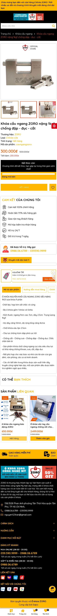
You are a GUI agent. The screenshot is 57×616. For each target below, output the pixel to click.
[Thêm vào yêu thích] (52, 187)
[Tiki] (15, 577)
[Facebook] (9, 589)
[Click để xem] (28, 71)
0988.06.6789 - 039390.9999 (28, 250)
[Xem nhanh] (24, 408)
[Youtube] (15, 589)
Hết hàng (14, 438)
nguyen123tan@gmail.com (18, 514)
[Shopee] (3, 577)
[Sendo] (22, 577)
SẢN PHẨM (17, 391)
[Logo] (28, 17)
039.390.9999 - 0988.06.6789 (19, 553)
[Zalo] (3, 589)
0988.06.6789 (9, 564)
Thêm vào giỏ (43, 438)
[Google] (22, 589)
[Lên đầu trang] (51, 599)
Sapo (35, 604)
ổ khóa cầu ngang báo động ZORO (13, 425)
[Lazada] (9, 577)
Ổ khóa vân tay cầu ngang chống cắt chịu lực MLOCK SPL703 (41, 425)
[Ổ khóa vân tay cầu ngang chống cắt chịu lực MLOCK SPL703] (43, 408)
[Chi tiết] (52, 272)
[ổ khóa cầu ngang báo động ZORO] (14, 408)
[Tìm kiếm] (53, 26)
